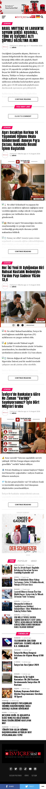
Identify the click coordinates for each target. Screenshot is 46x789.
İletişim (34, 775)
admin (14, 47)
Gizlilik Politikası (15, 775)
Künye (27, 775)
